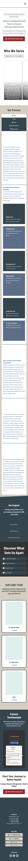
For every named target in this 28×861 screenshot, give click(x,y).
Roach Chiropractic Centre (14, 734)
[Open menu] (26, 3)
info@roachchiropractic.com (15, 823)
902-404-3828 (14, 820)
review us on (14, 742)
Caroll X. (13, 747)
